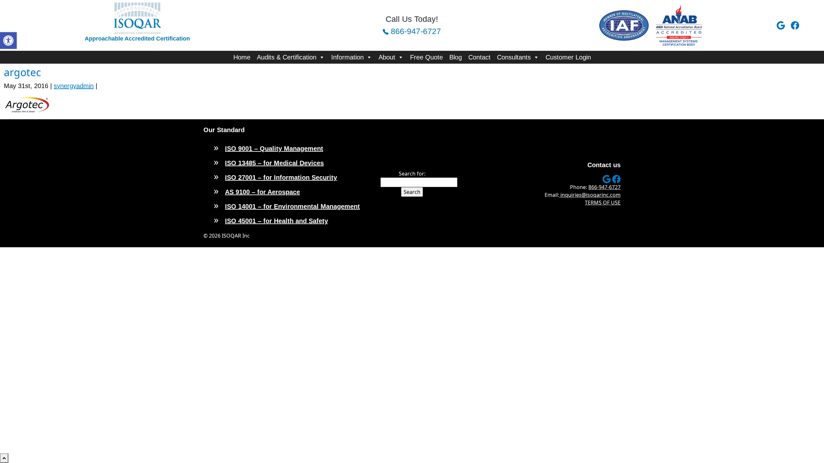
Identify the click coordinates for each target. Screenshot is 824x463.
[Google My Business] (782, 25)
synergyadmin (74, 85)
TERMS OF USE (603, 202)
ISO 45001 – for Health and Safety (276, 220)
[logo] (137, 18)
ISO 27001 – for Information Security (281, 177)
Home (241, 57)
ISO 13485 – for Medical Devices (274, 163)
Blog (455, 57)
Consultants (514, 57)
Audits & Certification (286, 57)
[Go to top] (4, 458)
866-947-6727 (415, 31)
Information (347, 57)
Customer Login (568, 57)
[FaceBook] (796, 25)
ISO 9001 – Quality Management (274, 148)
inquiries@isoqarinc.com (590, 194)
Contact (479, 57)
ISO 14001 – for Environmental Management (292, 206)
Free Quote (426, 57)
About (387, 57)
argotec (22, 72)
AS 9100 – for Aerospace (262, 191)
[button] (8, 40)
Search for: (412, 173)
